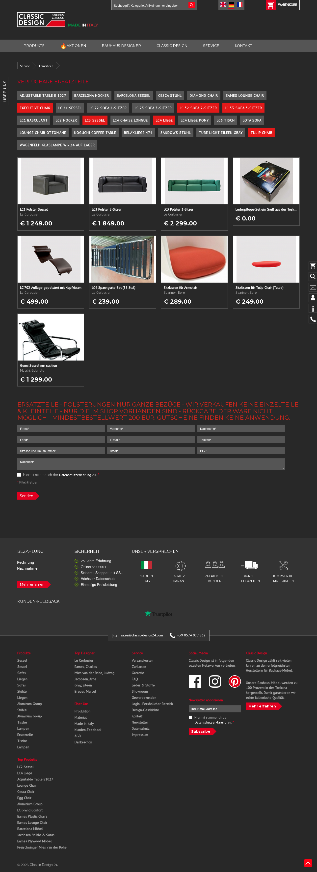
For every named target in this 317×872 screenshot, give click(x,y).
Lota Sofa (252, 120)
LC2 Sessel (25, 767)
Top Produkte (27, 759)
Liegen (22, 679)
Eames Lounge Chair (245, 95)
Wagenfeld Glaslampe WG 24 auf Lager (57, 145)
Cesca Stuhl (170, 95)
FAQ (135, 679)
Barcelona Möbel (30, 828)
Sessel (22, 660)
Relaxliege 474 (138, 132)
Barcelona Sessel (133, 95)
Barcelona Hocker (91, 95)
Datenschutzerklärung (75, 475)
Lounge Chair (27, 785)
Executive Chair (35, 108)
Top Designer (85, 653)
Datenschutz (141, 728)
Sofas (21, 673)
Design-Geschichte (145, 710)
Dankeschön (83, 742)
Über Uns (81, 704)
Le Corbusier (84, 660)
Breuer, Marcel (85, 691)
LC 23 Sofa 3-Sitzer (153, 108)
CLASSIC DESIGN (172, 46)
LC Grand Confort (30, 810)
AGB (78, 736)
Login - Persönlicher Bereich (152, 704)
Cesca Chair (25, 791)
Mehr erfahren (32, 584)
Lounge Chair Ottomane (43, 132)
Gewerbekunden (144, 697)
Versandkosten (142, 660)
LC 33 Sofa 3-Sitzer (243, 108)
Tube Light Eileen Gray (221, 132)
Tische (22, 722)
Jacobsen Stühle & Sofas (35, 835)
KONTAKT (243, 46)
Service (25, 66)
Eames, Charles (86, 666)
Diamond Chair (204, 95)
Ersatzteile (46, 66)
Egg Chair (24, 798)
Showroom (140, 691)
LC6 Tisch (226, 120)
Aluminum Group (29, 704)
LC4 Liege (164, 120)
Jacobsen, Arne (85, 679)
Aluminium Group (30, 804)
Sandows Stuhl (175, 132)
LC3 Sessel (95, 120)
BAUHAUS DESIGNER (121, 46)
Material (81, 717)
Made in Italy (84, 723)
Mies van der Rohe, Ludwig (94, 673)
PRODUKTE (34, 46)
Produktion (82, 711)
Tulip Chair (261, 132)
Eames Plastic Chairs (32, 816)
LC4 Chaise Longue (130, 120)
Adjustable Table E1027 (35, 779)
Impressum (140, 734)
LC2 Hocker (66, 120)
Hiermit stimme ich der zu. (60, 474)
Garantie (138, 673)
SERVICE (211, 46)
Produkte (24, 653)
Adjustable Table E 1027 (43, 95)
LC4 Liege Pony (195, 120)
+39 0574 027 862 (191, 635)
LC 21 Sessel (70, 108)
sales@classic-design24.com (142, 635)
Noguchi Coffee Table (95, 132)
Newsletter (140, 722)
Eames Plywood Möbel (34, 841)
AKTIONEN (73, 46)
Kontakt (137, 716)
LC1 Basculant (34, 120)
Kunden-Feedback (88, 729)
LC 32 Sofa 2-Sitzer (198, 108)
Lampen (23, 728)
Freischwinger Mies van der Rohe (42, 847)
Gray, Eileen (83, 685)
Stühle (22, 691)
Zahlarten (139, 666)
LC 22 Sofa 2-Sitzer (108, 108)
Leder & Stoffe (143, 685)
